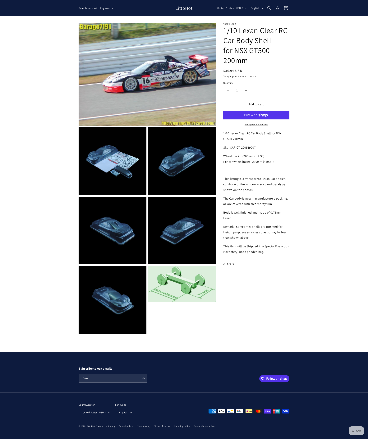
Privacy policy (143, 426)
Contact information (204, 426)
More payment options (256, 124)
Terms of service (162, 426)
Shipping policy (182, 426)
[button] (269, 8)
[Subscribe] (143, 378)
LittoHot (90, 426)
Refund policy (126, 426)
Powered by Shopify (105, 426)
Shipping (228, 76)
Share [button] (230, 264)
